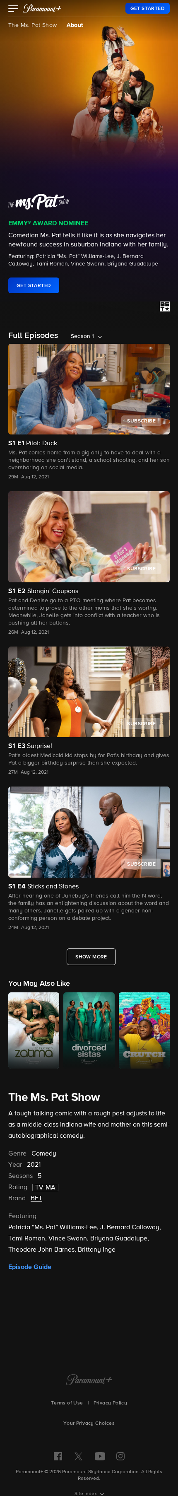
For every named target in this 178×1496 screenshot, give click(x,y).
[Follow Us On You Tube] (100, 1456)
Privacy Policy (110, 1403)
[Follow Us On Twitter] (78, 1455)
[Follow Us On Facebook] (58, 1456)
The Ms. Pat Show (32, 25)
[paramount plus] (42, 8)
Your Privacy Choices (89, 1423)
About (75, 25)
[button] (13, 9)
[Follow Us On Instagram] (120, 1456)
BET (36, 1198)
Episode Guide (29, 1267)
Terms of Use (67, 1403)
